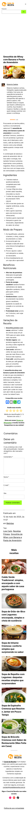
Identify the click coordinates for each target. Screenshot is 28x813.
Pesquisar (4, 8)
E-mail (6, 485)
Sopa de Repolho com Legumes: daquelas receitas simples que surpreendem (13, 679)
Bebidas (10, 523)
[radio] (7, 411)
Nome (6, 477)
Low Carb (7, 531)
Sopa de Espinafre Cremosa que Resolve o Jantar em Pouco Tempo (13, 710)
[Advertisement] (14, 38)
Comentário (8, 457)
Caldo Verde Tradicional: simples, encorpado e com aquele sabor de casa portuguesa (13, 583)
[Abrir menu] (25, 4)
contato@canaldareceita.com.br (14, 787)
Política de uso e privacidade (14, 808)
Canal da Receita (10, 762)
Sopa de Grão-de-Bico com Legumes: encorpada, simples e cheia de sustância (13, 616)
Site (5, 493)
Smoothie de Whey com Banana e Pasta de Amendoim (12, 537)
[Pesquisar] (23, 11)
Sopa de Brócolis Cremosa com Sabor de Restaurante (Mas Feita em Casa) (14, 741)
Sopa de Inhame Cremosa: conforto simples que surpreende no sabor (13, 647)
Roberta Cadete (12, 84)
